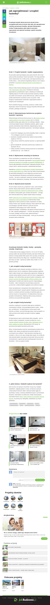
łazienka (37, 405)
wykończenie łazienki (29, 405)
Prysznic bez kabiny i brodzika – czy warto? (18, 558)
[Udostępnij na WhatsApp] (4, 15)
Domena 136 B (5, 588)
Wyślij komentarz (40, 480)
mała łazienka (30, 403)
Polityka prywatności (13, 598)
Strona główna (5, 8)
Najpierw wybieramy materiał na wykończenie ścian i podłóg (26, 190)
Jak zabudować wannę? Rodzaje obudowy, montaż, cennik (21, 553)
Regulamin (33, 598)
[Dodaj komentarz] (4, 26)
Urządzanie (12, 8)
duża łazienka (22, 403)
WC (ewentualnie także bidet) (18, 90)
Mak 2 (13, 588)
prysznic (37, 403)
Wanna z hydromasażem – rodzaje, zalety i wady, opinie (21, 570)
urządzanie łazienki (14, 405)
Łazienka (17, 8)
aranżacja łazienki (13, 403)
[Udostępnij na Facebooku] (4, 11)
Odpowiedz (15, 487)
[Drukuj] (4, 18)
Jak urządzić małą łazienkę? (14, 547)
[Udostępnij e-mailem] (4, 22)
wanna (21, 405)
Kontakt (4, 598)
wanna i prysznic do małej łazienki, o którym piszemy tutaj (25, 279)
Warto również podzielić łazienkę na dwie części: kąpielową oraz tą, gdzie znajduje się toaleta (26, 322)
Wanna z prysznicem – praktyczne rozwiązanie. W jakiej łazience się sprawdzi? (26, 564)
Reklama (40, 598)
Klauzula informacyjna (24, 598)
